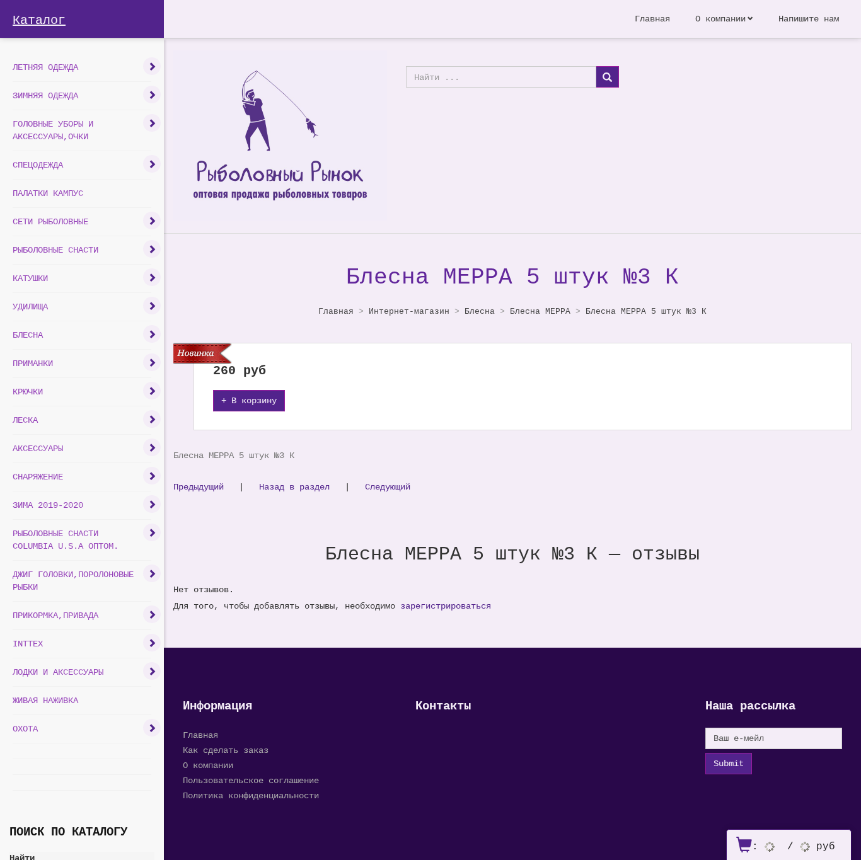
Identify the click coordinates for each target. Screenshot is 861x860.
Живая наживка (45, 700)
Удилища (30, 306)
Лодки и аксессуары (58, 672)
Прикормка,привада (55, 615)
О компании (720, 18)
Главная (652, 18)
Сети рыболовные (50, 221)
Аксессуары (38, 448)
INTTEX (28, 643)
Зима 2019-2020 (48, 505)
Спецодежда (38, 164)
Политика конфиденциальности (251, 795)
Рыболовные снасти (55, 249)
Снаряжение (38, 476)
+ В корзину (249, 400)
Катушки (30, 278)
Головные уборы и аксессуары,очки (53, 130)
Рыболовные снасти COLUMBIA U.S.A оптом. (65, 539)
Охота (25, 728)
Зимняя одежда (45, 95)
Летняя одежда (45, 67)
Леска (25, 420)
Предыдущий (198, 486)
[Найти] (607, 77)
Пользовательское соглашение (251, 780)
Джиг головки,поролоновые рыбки (73, 580)
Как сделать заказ (226, 750)
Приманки (33, 363)
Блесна (28, 335)
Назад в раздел (294, 486)
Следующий (387, 486)
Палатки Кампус (48, 193)
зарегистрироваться (445, 605)
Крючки (28, 391)
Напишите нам (808, 18)
